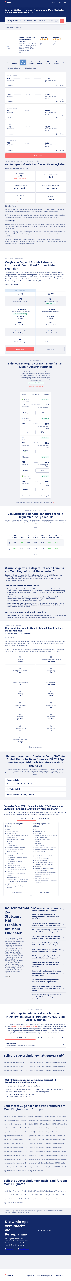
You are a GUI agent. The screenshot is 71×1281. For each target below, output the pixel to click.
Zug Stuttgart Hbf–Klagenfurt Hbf (15, 1163)
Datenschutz (59, 1276)
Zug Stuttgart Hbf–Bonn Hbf (34, 1143)
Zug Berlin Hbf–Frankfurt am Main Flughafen (18, 1124)
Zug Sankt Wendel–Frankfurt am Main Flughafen (41, 1195)
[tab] (13, 68)
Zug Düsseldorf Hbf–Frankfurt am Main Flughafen (20, 1195)
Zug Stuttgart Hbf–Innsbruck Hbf (36, 1066)
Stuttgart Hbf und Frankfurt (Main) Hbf (25, 1026)
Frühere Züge (27, 496)
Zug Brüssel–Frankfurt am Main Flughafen (17, 1140)
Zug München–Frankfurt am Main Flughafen (39, 1116)
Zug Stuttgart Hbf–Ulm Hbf (55, 1143)
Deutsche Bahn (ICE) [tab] (26, 818)
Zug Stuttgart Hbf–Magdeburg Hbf (57, 1159)
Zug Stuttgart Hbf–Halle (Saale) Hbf (36, 1163)
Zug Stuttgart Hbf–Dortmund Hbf (57, 1066)
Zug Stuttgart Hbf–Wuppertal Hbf (57, 1155)
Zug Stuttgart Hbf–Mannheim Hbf (57, 1070)
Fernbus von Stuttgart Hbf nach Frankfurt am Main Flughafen (50, 1091)
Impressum (30, 1276)
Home (7, 1211)
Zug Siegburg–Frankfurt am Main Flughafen (18, 1191)
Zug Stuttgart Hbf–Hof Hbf (12, 1159)
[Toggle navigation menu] (65, 2)
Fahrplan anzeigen (20, 201)
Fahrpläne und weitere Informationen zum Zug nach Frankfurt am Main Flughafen (20, 1095)
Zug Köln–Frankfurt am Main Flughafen (38, 1191)
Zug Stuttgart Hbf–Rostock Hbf (14, 1171)
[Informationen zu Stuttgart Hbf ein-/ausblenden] (63, 1044)
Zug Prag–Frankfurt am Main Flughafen (17, 1136)
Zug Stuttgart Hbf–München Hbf (56, 1063)
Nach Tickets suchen (20, 178)
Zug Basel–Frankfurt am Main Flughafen (38, 1140)
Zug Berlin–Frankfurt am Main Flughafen (17, 1116)
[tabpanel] (35, 859)
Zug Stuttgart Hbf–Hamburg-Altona (57, 1151)
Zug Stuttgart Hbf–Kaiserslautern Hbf (16, 1147)
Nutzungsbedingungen (44, 1276)
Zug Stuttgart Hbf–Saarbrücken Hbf (15, 1151)
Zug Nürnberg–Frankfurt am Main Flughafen (39, 1199)
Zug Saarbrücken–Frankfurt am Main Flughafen (19, 1199)
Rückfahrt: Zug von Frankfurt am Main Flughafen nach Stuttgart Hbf (18, 1091)
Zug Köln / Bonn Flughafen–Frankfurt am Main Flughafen (22, 1143)
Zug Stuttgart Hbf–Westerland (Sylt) (15, 1066)
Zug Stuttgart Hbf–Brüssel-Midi (14, 1063)
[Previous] (9, 536)
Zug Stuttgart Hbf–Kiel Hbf (54, 1147)
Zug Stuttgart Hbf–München (13, 1070)
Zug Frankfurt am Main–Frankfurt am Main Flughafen (21, 1120)
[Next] (63, 62)
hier (53, 502)
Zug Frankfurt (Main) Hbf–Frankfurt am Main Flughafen (43, 1132)
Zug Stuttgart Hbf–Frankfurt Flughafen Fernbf (40, 1151)
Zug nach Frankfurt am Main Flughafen (29, 1211)
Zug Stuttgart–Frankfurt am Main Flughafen (39, 1120)
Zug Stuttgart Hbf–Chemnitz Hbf (35, 1159)
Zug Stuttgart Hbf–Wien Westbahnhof (58, 1167)
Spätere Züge (43, 496)
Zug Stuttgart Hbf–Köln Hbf (34, 1063)
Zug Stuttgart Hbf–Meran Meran (14, 1155)
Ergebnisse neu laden (34, 386)
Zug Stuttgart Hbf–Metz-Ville (55, 1163)
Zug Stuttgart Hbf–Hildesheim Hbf (36, 1147)
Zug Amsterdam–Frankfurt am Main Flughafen (19, 1132)
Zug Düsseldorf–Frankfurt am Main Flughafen (40, 1128)
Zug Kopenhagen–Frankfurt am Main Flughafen (40, 1136)
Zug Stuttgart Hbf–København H (35, 1171)
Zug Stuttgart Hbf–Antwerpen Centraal (37, 1155)
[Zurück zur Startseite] (8, 2)
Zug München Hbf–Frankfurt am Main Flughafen (41, 1124)
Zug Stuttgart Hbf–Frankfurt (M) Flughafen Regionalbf (42, 1070)
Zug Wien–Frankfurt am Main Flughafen (17, 1128)
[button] (42, 21)
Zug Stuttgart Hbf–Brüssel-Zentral (15, 1167)
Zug (12, 1211)
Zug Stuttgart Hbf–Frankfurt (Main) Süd (38, 1167)
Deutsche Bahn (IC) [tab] (45, 818)
